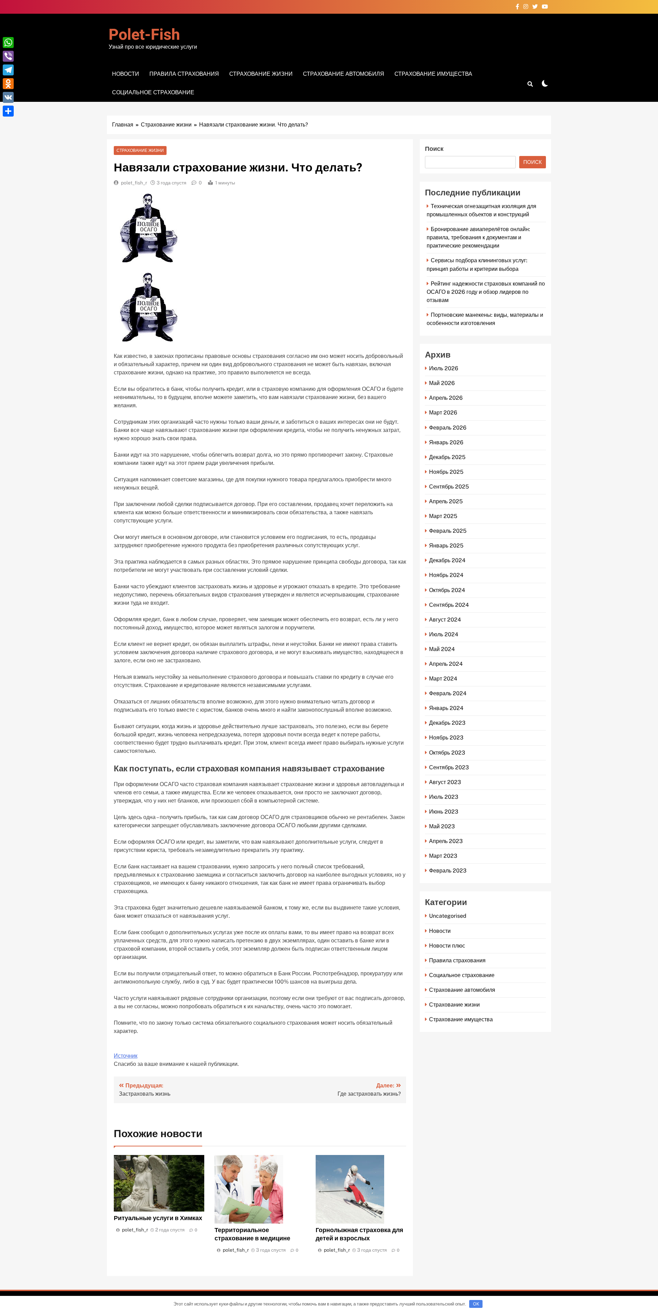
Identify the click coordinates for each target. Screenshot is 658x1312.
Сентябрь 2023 (449, 767)
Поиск (434, 149)
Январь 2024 (446, 708)
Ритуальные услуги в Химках (158, 1217)
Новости (125, 74)
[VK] (8, 97)
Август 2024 (445, 619)
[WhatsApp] (8, 42)
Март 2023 (443, 856)
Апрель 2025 (446, 501)
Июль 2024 (443, 634)
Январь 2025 (446, 545)
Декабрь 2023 (447, 723)
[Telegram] (8, 70)
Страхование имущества (433, 74)
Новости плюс (447, 945)
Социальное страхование (153, 92)
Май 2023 (442, 826)
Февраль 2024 (447, 693)
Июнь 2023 (443, 811)
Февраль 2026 (447, 427)
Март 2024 (443, 678)
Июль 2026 (443, 368)
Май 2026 (442, 383)
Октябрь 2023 (447, 752)
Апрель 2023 (446, 841)
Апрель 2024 (446, 664)
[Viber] (8, 56)
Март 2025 (443, 516)
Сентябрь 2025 (449, 486)
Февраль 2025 (447, 531)
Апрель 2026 (446, 398)
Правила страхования (184, 74)
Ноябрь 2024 (446, 575)
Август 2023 (445, 782)
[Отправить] (8, 111)
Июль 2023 (443, 797)
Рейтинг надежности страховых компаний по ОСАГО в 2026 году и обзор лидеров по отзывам (486, 291)
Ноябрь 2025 (446, 472)
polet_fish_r (134, 182)
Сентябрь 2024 (449, 605)
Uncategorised (447, 916)
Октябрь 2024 (447, 590)
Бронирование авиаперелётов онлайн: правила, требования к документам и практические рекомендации (478, 237)
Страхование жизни (261, 74)
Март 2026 (443, 412)
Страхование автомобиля (343, 74)
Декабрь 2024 (447, 560)
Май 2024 (442, 649)
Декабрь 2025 (447, 457)
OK (476, 1304)
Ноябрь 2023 (446, 737)
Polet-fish (144, 35)
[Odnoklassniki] (8, 84)
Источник (125, 1055)
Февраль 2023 (447, 870)
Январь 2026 (446, 442)
